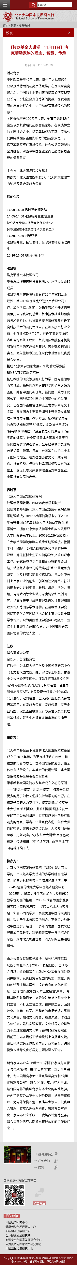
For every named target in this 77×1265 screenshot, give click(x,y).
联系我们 (44, 1161)
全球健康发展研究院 (18, 1235)
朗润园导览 (45, 1154)
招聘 (41, 1167)
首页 (5, 25)
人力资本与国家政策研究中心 (23, 1244)
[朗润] (17, 1154)
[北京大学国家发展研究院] (28, 17)
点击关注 (39, 1203)
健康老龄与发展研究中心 (21, 1226)
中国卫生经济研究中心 (19, 1248)
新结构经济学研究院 (18, 1231)
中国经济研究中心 (17, 1222)
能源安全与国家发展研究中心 (23, 1240)
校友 (13, 25)
